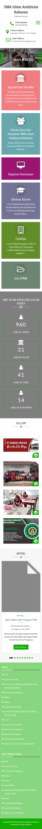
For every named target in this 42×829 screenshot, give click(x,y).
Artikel (20, 616)
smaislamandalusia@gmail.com (24, 41)
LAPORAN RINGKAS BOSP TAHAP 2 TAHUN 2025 (20, 713)
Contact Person (11, 679)
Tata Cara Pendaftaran (14, 739)
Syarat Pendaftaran (12, 734)
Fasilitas (21, 239)
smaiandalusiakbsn (22, 626)
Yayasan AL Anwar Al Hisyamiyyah (19, 743)
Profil (6, 720)
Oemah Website (25, 824)
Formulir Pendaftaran (13, 692)
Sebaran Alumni (21, 199)
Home (7, 702)
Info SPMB (20, 278)
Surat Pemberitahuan (13, 729)
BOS (6, 674)
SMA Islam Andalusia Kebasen (21, 10)
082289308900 (21, 25)
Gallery (7, 697)
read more (21, 647)
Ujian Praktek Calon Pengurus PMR (21, 619)
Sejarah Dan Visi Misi (21, 87)
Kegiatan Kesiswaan (20, 174)
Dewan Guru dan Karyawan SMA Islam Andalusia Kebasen (21, 134)
